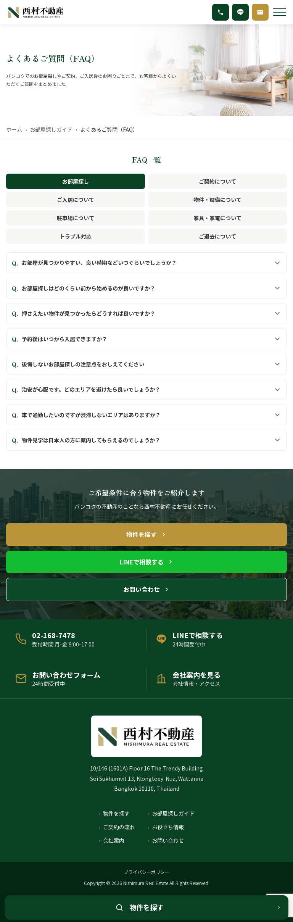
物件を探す (141, 534)
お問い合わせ (141, 589)
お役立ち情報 (168, 827)
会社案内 (113, 840)
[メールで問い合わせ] (260, 12)
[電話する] (220, 12)
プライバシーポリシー (146, 872)
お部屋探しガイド (51, 129)
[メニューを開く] (279, 12)
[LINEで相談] (240, 12)
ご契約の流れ (119, 827)
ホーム (14, 129)
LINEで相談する (142, 561)
